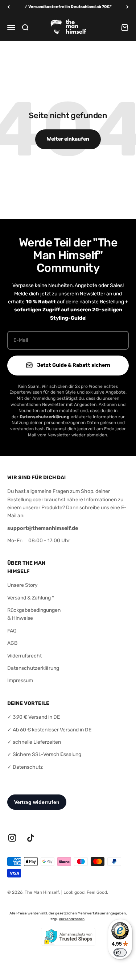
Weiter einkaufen (68, 139)
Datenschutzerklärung (33, 668)
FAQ (11, 631)
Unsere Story (22, 585)
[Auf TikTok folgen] (31, 838)
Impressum (20, 680)
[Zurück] (8, 7)
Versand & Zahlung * (30, 598)
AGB (12, 643)
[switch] (120, 952)
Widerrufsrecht (24, 656)
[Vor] (127, 7)
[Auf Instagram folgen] (12, 838)
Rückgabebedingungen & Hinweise (34, 614)
